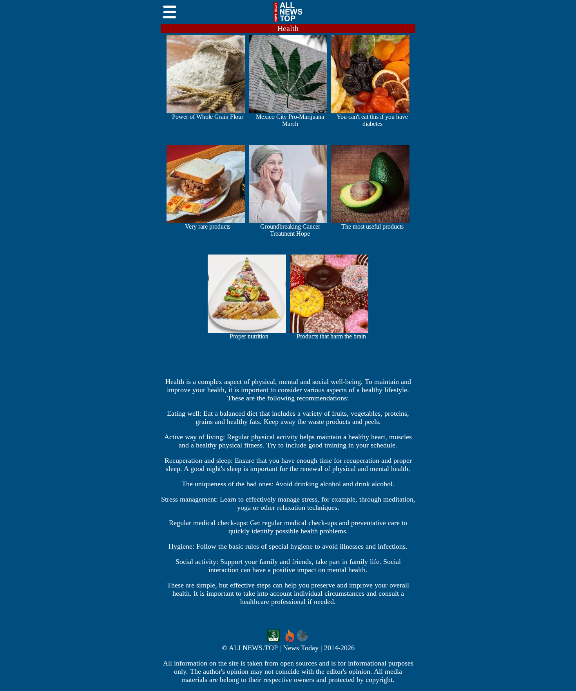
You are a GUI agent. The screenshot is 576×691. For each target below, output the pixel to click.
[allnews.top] (288, 21)
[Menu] (169, 21)
